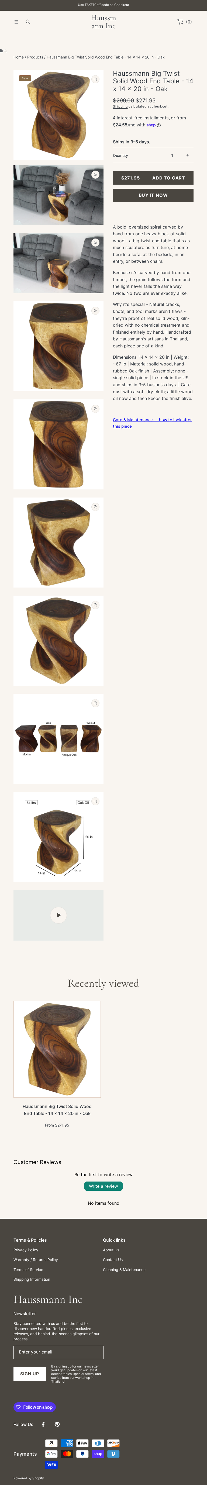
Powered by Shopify (28, 1478)
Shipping (120, 106)
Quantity (120, 155)
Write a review (103, 1186)
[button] (16, 22)
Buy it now (153, 195)
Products (35, 57)
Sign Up (29, 1373)
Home (18, 57)
